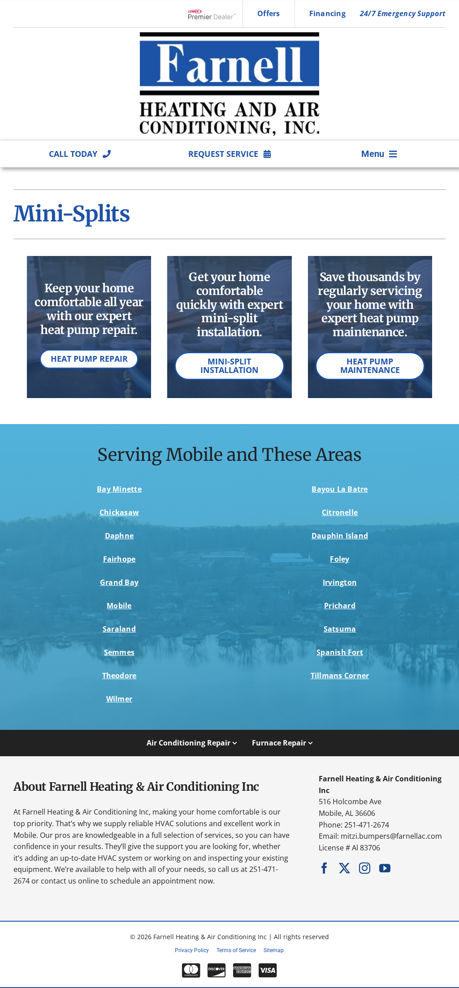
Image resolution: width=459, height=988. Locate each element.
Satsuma (340, 629)
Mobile (119, 606)
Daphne (119, 536)
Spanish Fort (339, 652)
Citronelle (340, 512)
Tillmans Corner (340, 675)
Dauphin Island (340, 536)
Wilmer (119, 699)
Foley (339, 559)
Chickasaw (119, 512)
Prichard (339, 606)
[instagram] (364, 868)
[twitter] (344, 868)
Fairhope (119, 559)
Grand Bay (119, 582)
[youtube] (384, 868)
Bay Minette (119, 489)
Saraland (119, 629)
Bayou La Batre (340, 489)
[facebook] (324, 868)
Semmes (119, 652)
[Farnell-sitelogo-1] (229, 36)
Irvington (340, 582)
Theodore (119, 675)
